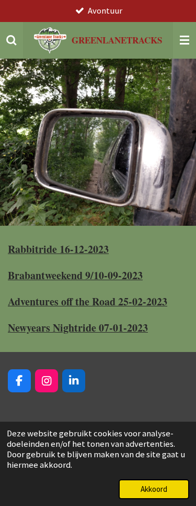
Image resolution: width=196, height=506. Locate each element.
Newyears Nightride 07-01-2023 (78, 327)
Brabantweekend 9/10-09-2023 (75, 275)
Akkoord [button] (154, 489)
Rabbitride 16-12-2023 (58, 249)
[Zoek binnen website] (11, 40)
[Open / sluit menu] (184, 40)
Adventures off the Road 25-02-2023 (87, 301)
